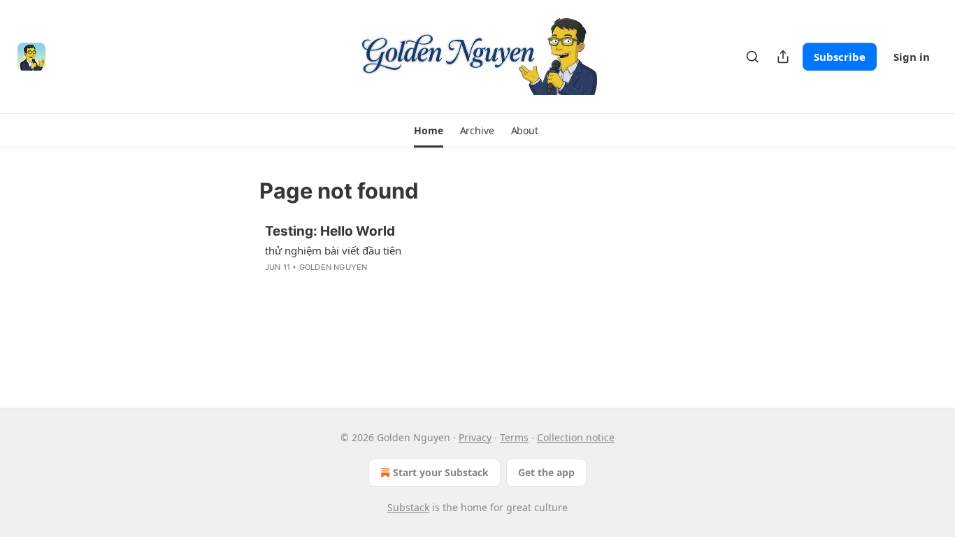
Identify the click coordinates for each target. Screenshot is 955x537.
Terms (514, 437)
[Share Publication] (783, 57)
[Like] (274, 285)
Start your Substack (441, 472)
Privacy (475, 437)
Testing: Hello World (330, 231)
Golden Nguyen (333, 267)
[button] (428, 131)
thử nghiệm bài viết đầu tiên (333, 250)
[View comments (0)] (367, 285)
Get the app (546, 472)
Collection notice (576, 437)
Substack (408, 507)
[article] (477, 258)
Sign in (911, 57)
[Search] (752, 57)
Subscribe (840, 57)
